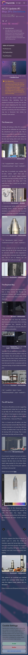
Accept (14, 643)
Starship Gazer (13, 346)
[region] (14, 529)
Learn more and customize (14, 651)
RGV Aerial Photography (18, 451)
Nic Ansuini (13, 316)
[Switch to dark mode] (13, 3)
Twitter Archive (14, 23)
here (15, 471)
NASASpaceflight (21, 158)
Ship (9, 23)
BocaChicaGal (13, 235)
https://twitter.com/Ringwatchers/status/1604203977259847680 (14, 588)
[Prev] (3, 529)
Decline (14, 647)
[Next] (24, 529)
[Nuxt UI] (8, 3)
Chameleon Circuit (14, 77)
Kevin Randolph (14, 203)
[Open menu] (24, 3)
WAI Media (22, 203)
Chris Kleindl (13, 385)
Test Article (4, 23)
